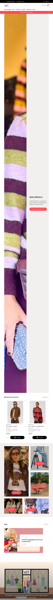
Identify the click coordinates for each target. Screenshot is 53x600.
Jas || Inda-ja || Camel (11, 426)
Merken (23, 9)
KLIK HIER (11, 509)
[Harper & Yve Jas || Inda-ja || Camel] (15, 412)
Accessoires (18, 9)
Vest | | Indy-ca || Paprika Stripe (36, 426)
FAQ (44, 1)
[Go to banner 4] (13, 506)
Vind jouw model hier (39, 464)
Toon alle (46, 524)
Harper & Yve (8, 424)
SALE (13, 9)
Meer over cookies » (32, 597)
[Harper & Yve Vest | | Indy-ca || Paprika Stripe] (37, 412)
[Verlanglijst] (45, 5)
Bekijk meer (45, 397)
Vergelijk (15, 428)
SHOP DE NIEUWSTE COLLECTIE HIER (38, 210)
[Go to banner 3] (40, 484)
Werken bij (29, 9)
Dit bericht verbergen (21, 597)
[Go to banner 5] (36, 506)
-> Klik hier (30, 12)
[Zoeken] (26, 5)
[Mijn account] (42, 5)
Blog (34, 9)
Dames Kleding (7, 9)
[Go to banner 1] (16, 471)
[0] (47, 5)
